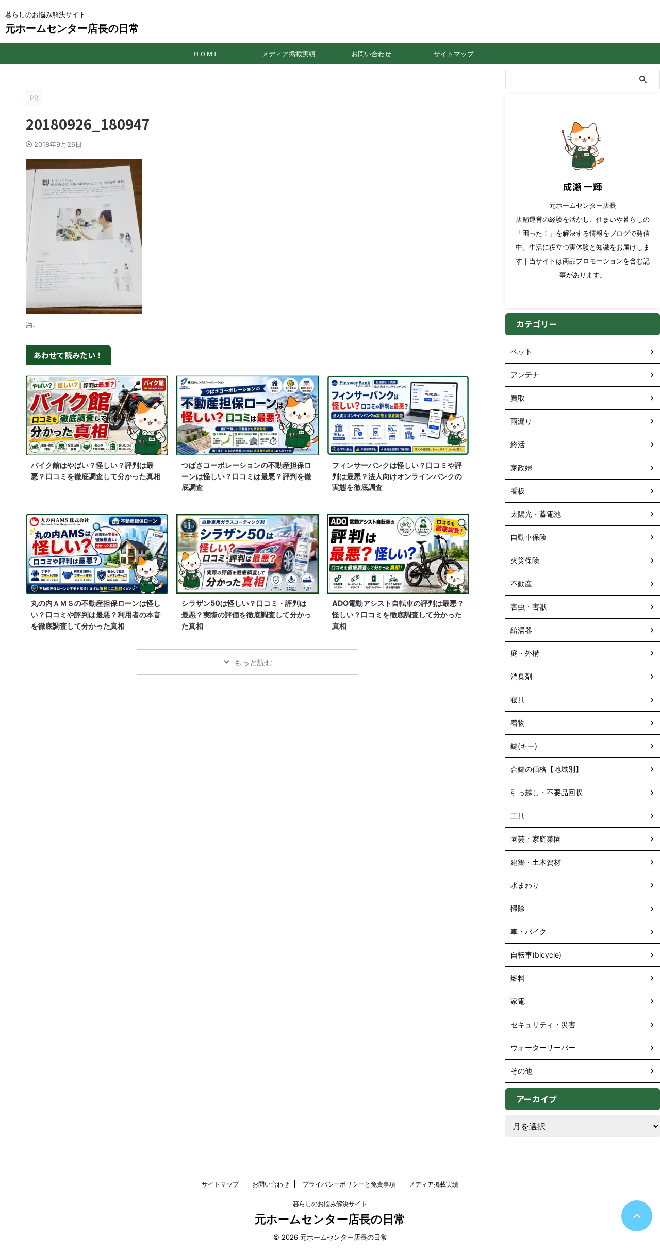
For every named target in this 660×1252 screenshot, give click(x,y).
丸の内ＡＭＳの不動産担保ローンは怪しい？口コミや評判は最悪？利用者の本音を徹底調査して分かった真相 (96, 614)
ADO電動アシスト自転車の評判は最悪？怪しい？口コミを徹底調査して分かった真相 (398, 614)
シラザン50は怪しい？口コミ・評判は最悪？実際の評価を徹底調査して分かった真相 (246, 614)
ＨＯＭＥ (206, 54)
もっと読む (253, 662)
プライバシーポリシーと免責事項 (349, 1184)
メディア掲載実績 (289, 54)
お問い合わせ (371, 54)
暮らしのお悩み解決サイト (330, 1204)
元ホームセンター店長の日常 (72, 28)
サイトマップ (454, 54)
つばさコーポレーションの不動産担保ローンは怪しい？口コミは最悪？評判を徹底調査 (246, 475)
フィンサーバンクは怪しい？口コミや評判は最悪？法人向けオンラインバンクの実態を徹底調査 (397, 475)
